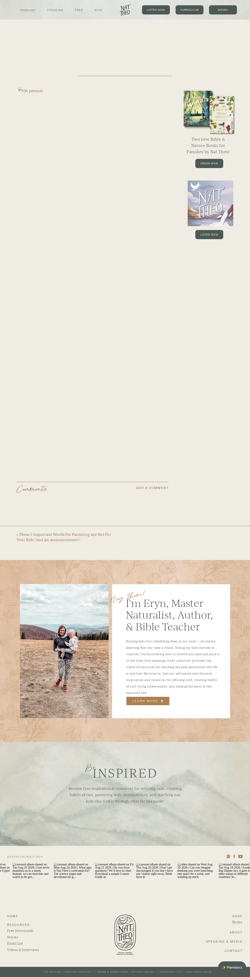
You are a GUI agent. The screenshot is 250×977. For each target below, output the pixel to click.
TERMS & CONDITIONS (112, 972)
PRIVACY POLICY (143, 972)
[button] (232, 967)
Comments (31, 489)
